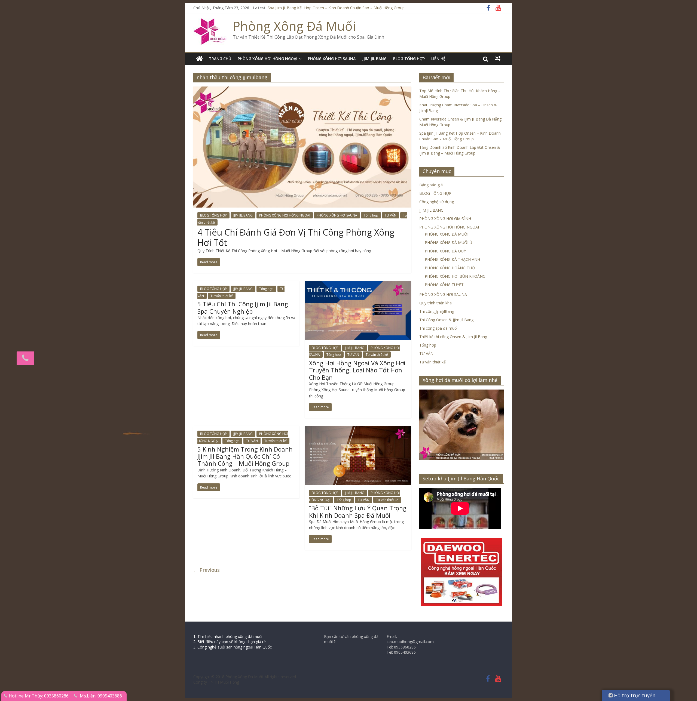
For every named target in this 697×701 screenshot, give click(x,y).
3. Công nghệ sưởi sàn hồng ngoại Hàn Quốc (232, 647)
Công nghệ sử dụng (436, 201)
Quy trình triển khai (436, 302)
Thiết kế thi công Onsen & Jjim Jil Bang (453, 336)
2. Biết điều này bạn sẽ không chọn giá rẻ (229, 641)
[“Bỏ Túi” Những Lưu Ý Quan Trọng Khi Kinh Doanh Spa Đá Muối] (358, 429)
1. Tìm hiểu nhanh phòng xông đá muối (227, 636)
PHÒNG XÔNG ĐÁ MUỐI (446, 234)
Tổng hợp (371, 215)
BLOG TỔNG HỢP (409, 58)
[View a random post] (498, 58)
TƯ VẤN (390, 215)
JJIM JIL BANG (374, 58)
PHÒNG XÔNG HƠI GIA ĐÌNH (445, 218)
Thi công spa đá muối (438, 328)
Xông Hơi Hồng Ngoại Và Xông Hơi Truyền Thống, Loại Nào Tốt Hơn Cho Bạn (357, 370)
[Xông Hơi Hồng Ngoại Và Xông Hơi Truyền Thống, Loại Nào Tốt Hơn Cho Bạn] (358, 284)
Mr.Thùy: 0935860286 (47, 696)
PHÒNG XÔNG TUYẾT (444, 284)
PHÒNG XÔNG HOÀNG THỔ (450, 267)
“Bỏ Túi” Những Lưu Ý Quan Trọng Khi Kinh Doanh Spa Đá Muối (357, 511)
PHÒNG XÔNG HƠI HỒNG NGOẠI (267, 58)
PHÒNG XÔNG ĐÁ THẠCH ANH (452, 259)
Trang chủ (220, 58)
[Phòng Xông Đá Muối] (210, 22)
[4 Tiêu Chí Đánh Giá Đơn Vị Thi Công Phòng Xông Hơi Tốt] (302, 90)
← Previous (206, 570)
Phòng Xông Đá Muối (294, 25)
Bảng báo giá (431, 184)
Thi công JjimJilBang (436, 311)
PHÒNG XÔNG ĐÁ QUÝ (445, 251)
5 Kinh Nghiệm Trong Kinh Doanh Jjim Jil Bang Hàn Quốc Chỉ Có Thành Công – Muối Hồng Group (245, 456)
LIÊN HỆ (438, 58)
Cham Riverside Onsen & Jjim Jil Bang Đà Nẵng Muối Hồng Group (325, 7)
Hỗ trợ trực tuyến (634, 695)
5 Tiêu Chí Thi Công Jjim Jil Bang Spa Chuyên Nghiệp (242, 307)
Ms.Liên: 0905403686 (101, 696)
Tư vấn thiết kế (221, 296)
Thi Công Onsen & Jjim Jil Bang (446, 319)
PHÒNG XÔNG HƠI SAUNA (332, 58)
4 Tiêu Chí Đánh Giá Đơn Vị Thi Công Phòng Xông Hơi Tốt (296, 237)
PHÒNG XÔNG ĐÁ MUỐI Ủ (448, 242)
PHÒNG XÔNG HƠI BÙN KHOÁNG (455, 276)
